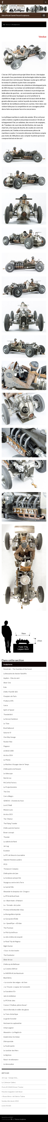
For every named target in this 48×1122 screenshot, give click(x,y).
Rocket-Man (7, 742)
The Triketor (8, 819)
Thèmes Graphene (20, 1119)
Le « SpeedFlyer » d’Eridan (12, 923)
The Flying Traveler (10, 823)
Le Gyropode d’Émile (10, 919)
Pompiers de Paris (10, 696)
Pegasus (6, 746)
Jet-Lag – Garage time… (10, 1078)
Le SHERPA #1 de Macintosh (13, 973)
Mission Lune (8, 810)
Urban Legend (8, 1028)
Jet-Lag (6, 846)
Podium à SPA (8, 701)
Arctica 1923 (8, 814)
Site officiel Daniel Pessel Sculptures (15, 15)
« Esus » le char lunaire (11, 951)
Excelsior (6, 851)
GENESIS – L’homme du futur (13, 801)
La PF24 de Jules (9, 1000)
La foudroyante (9, 1046)
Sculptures (16, 24)
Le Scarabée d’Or (9, 991)
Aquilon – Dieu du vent (11, 678)
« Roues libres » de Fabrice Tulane (13, 1096)
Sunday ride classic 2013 (10, 1101)
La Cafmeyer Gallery (9, 1082)
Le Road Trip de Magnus (11, 941)
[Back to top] (43, 1117)
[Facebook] (2, 1)
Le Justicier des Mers (10, 1050)
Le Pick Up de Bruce (10, 932)
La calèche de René (10, 842)
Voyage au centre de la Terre (13, 882)
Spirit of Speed (8, 710)
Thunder (6, 837)
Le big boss (7, 1055)
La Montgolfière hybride (12, 914)
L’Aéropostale (8, 1041)
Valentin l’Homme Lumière (12, 860)
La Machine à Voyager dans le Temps (16, 764)
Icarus (5, 705)
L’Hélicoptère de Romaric (12, 769)
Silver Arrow (7, 960)
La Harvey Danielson (10, 719)
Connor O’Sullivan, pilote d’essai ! (15, 1005)
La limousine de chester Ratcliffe (15, 674)
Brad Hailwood (8, 728)
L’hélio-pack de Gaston (11, 828)
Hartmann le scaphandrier (12, 1023)
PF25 (5, 864)
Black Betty (7, 978)
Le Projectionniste (10, 787)
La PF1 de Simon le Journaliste (14, 855)
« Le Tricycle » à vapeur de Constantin (16, 987)
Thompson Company (10, 869)
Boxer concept (8, 832)
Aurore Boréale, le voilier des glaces (16, 1010)
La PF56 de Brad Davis (11, 896)
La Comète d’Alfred (10, 969)
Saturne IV (7, 733)
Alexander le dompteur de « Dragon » (16, 892)
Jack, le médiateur (9, 996)
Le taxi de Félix (8, 887)
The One (6, 792)
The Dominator (9, 955)
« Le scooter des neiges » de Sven (15, 982)
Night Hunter (8, 946)
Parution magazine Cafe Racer (12, 1092)
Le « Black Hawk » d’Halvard (12, 901)
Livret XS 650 (6, 1106)
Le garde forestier (10, 1019)
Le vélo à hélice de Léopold (12, 937)
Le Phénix (6, 760)
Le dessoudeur (8, 1064)
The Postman (8, 928)
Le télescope (8, 773)
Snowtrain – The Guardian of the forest (17, 669)
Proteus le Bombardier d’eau (13, 910)
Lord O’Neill (7, 805)
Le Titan (6, 723)
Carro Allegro (8, 796)
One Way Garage (9, 737)
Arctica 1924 (8, 755)
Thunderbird (8, 714)
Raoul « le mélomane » (11, 1060)
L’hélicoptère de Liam (10, 873)
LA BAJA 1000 (8, 751)
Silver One (7, 683)
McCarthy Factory (9, 783)
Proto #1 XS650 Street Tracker (12, 1087)
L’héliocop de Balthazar (11, 964)
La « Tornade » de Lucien (12, 905)
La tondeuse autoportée (12, 878)
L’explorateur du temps (11, 1037)
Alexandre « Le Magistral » (12, 1032)
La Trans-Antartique (10, 1014)
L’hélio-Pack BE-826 (10, 692)
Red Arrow (7, 778)
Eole (5, 687)
